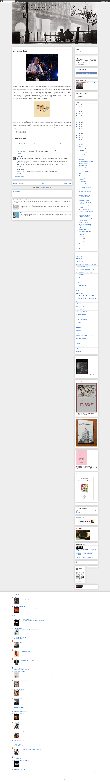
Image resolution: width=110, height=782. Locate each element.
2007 (79, 246)
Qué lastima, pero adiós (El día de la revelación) (29, 629)
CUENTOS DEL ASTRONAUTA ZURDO (86, 264)
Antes (15, 708)
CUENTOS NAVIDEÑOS (82, 266)
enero (80, 243)
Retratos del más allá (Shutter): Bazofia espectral (84, 197)
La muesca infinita (83, 222)
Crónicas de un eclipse (18, 638)
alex (77, 325)
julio (80, 157)
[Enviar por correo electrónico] (19, 132)
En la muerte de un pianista (86, 187)
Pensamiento (22, 761)
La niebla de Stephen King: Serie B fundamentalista (86, 212)
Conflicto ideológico (17, 758)
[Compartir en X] (22, 132)
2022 (79, 113)
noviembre (82, 148)
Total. (21, 642)
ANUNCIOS (79, 259)
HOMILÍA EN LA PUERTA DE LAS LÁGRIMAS (30, 749)
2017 (79, 124)
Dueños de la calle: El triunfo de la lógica (84, 216)
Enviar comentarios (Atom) (45, 187)
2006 (79, 248)
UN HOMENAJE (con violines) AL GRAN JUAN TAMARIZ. (32, 620)
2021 (79, 115)
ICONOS (78, 290)
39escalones (16, 615)
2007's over (79, 256)
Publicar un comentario (20, 176)
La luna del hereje (18, 698)
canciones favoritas (81, 338)
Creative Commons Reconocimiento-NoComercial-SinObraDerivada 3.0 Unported (85, 553)
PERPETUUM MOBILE (82, 319)
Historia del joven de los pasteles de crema (29, 212)
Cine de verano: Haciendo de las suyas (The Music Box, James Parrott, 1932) (28, 617)
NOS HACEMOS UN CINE (20, 606)
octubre (81, 150)
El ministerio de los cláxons (86, 161)
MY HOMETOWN (80, 306)
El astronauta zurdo (84, 181)
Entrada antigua (67, 183)
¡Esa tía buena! (23, 690)
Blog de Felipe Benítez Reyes (20, 650)
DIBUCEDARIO (80, 274)
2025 (79, 106)
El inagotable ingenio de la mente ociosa (85, 219)
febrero (81, 241)
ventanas (78, 351)
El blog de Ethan (17, 659)
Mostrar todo (96, 772)
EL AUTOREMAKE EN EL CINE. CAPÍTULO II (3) (31, 660)
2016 (79, 126)
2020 (79, 117)
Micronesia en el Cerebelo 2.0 (20, 711)
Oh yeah (81, 189)
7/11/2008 (19, 173)
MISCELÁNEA (79, 303)
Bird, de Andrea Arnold (18, 745)
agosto (81, 155)
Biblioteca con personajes (24, 599)
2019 (79, 120)
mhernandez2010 (80, 346)
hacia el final (16, 771)
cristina (78, 343)
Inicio (43, 183)
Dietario (78, 280)
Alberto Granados (18, 757)
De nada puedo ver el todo (19, 671)
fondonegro (16, 597)
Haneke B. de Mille (83, 163)
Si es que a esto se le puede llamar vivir (22, 619)
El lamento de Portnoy (19, 707)
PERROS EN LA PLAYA (19, 769)
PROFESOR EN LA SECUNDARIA (22, 760)
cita (77, 340)
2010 (79, 139)
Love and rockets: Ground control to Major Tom (85, 170)
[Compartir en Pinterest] (25, 132)
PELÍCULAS (79, 317)
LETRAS (78, 301)
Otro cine (81, 175)
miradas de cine (17, 744)
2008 (79, 144)
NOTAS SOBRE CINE (81, 311)
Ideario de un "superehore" (20, 689)
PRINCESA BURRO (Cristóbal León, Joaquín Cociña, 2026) (32, 608)
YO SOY (21, 715)
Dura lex (81, 173)
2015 (79, 128)
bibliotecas (78, 330)
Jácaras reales (17, 641)
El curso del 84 (82, 167)
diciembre (81, 146)
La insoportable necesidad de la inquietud (21, 669)
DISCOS (78, 277)
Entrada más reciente (18, 183)
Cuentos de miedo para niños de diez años (22, 200)
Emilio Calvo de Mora (91, 82)
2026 (79, 104)
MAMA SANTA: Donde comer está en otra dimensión (30, 733)
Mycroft (19, 156)
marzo (81, 238)
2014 (79, 131)
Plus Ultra (16, 748)
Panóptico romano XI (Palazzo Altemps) (27, 682)
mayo (80, 234)
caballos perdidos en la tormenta (84, 335)
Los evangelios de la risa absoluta (21, 680)
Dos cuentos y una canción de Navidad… (21, 742)
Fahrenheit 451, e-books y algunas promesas (29, 205)
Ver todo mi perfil (87, 85)
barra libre (78, 327)
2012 (79, 135)
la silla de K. (16, 722)
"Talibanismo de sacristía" (85, 231)
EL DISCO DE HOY (81, 285)
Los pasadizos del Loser (19, 713)
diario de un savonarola (19, 731)
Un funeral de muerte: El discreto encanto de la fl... (85, 226)
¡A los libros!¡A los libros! (19, 668)
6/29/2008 (19, 153)
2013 (79, 133)
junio (80, 159)
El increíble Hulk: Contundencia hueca (85, 184)
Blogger (64, 779)
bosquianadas (79, 332)
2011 (79, 137)
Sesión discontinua (18, 628)
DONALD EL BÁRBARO (25, 651)
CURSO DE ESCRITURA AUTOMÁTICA (86, 269)
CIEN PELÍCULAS (80, 261)
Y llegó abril (22, 700)
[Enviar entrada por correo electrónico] (16, 131)
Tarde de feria (82, 229)
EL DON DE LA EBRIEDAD (83, 288)
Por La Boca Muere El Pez (20, 637)
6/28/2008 (19, 145)
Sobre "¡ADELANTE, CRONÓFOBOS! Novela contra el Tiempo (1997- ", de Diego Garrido (38, 673)
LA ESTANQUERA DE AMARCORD (85, 296)
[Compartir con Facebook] (24, 132)
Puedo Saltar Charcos (19, 740)
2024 (79, 109)
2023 (79, 111)
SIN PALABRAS (80, 322)
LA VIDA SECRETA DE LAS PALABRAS (86, 298)
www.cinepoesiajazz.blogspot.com (84, 557)
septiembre (82, 152)
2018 (79, 122)
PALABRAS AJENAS (81, 314)
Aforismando (16, 191)
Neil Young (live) (83, 165)
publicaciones (79, 348)
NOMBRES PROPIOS (81, 309)
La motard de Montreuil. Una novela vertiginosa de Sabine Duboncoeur (33, 724)
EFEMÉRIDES (79, 282)
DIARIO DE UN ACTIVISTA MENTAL (26, 134)
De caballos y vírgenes (84, 209)
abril (80, 236)
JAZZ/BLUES (79, 293)
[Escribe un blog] (21, 132)
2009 (79, 142)
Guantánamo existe (84, 200)
